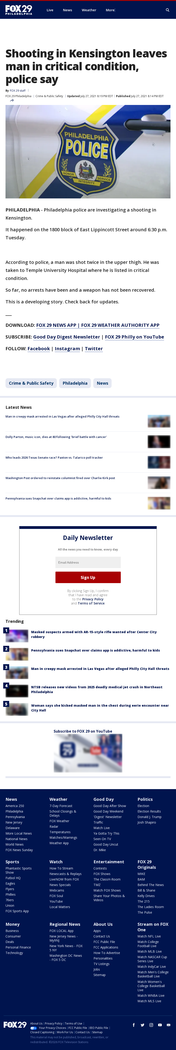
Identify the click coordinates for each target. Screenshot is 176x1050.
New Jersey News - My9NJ (64, 938)
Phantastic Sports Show (19, 870)
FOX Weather (59, 821)
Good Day (104, 799)
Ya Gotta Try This (106, 833)
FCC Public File (104, 942)
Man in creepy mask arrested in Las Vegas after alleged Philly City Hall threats (62, 416)
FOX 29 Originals (147, 864)
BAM (141, 879)
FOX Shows (102, 874)
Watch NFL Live (149, 936)
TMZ (97, 885)
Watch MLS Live (149, 1001)
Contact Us (102, 936)
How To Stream (61, 868)
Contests (100, 868)
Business (12, 931)
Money (12, 924)
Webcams (57, 890)
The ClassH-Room (107, 879)
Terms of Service (91, 603)
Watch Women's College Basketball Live (151, 985)
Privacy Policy (93, 599)
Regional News (65, 924)
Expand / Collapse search (167, 10)
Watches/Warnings (63, 837)
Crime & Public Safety (49, 96)
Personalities (103, 958)
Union (10, 905)
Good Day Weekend (108, 811)
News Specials (60, 885)
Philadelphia (75, 383)
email (168, 1025)
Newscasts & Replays (66, 874)
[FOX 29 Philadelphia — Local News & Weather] (21, 9)
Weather (58, 799)
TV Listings (102, 964)
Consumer (13, 936)
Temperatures (60, 832)
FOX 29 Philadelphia (18, 96)
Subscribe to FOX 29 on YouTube (83, 731)
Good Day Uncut (106, 844)
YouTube (56, 901)
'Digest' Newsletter (108, 817)
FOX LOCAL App (62, 931)
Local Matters (60, 907)
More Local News (19, 833)
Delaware (13, 828)
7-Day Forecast (61, 806)
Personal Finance (18, 947)
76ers (10, 900)
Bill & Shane (146, 890)
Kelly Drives (146, 896)
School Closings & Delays (63, 813)
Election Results (149, 811)
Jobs (97, 969)
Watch (56, 861)
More (110, 10)
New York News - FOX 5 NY (66, 948)
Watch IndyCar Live (152, 966)
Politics (145, 799)
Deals (10, 942)
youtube (160, 1025)
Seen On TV (102, 839)
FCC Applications (106, 947)
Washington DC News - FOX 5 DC (66, 957)
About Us (103, 924)
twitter (142, 1025)
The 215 (144, 901)
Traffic (98, 822)
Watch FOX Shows (107, 890)
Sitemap (100, 975)
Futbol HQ (13, 878)
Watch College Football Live (148, 944)
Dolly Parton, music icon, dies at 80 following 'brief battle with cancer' (56, 437)
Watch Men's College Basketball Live (153, 974)
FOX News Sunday (19, 850)
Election (143, 806)
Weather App (59, 843)
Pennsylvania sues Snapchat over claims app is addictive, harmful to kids (58, 498)
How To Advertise (107, 953)
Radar (54, 826)
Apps (97, 931)
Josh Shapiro (147, 822)
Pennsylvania (15, 817)
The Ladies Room (151, 907)
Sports (12, 861)
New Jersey (14, 822)
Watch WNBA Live (151, 995)
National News (17, 839)
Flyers (10, 889)
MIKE (141, 874)
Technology (14, 953)
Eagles (10, 883)
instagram (151, 1025)
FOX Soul (56, 896)
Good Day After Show (110, 806)
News (102, 383)
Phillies (11, 894)
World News (15, 844)
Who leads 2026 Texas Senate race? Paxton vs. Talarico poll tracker (54, 457)
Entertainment (109, 861)
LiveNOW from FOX (64, 879)
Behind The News (151, 885)
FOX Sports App (17, 911)
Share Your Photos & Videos (109, 898)
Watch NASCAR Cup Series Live (152, 959)
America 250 (15, 806)
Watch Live (102, 828)
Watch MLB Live (150, 951)
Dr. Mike (100, 850)
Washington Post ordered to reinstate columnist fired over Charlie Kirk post (60, 478)
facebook (134, 1025)
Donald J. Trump (150, 817)
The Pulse (145, 912)
